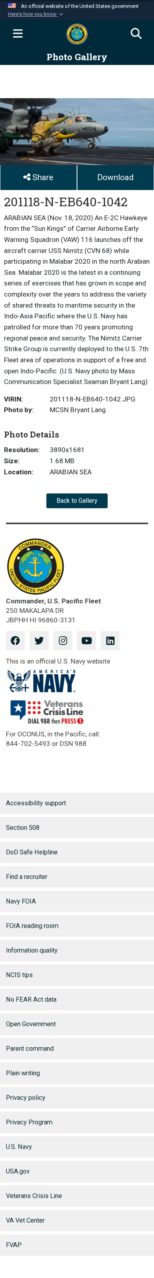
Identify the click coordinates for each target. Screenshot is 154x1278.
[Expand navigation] (18, 34)
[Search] (136, 34)
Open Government (31, 1024)
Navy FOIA (21, 901)
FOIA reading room (32, 926)
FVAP (14, 1245)
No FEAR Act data (31, 999)
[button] (36, 14)
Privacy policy (25, 1097)
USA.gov (18, 1171)
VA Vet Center (25, 1220)
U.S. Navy (19, 1147)
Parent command (30, 1048)
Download (115, 177)
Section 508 (22, 827)
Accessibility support (36, 803)
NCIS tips (19, 975)
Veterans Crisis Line (34, 1196)
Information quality (32, 950)
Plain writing (23, 1073)
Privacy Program (29, 1122)
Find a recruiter (26, 877)
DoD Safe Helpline (32, 852)
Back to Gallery (77, 500)
